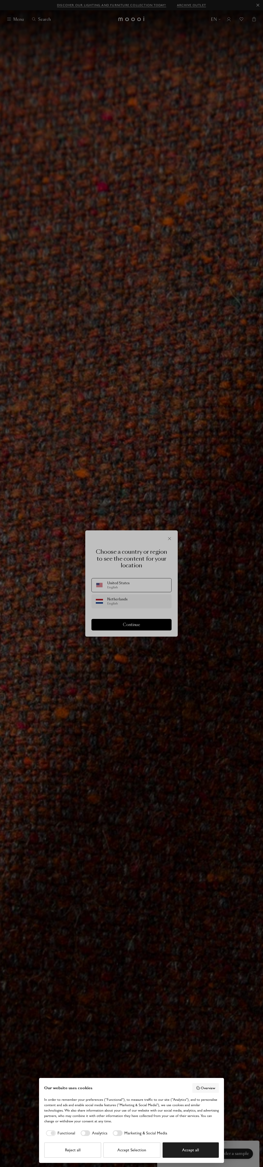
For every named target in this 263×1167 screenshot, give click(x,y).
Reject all (73, 1149)
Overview (208, 1088)
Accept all (190, 1149)
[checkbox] (59, 1133)
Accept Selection (131, 1149)
